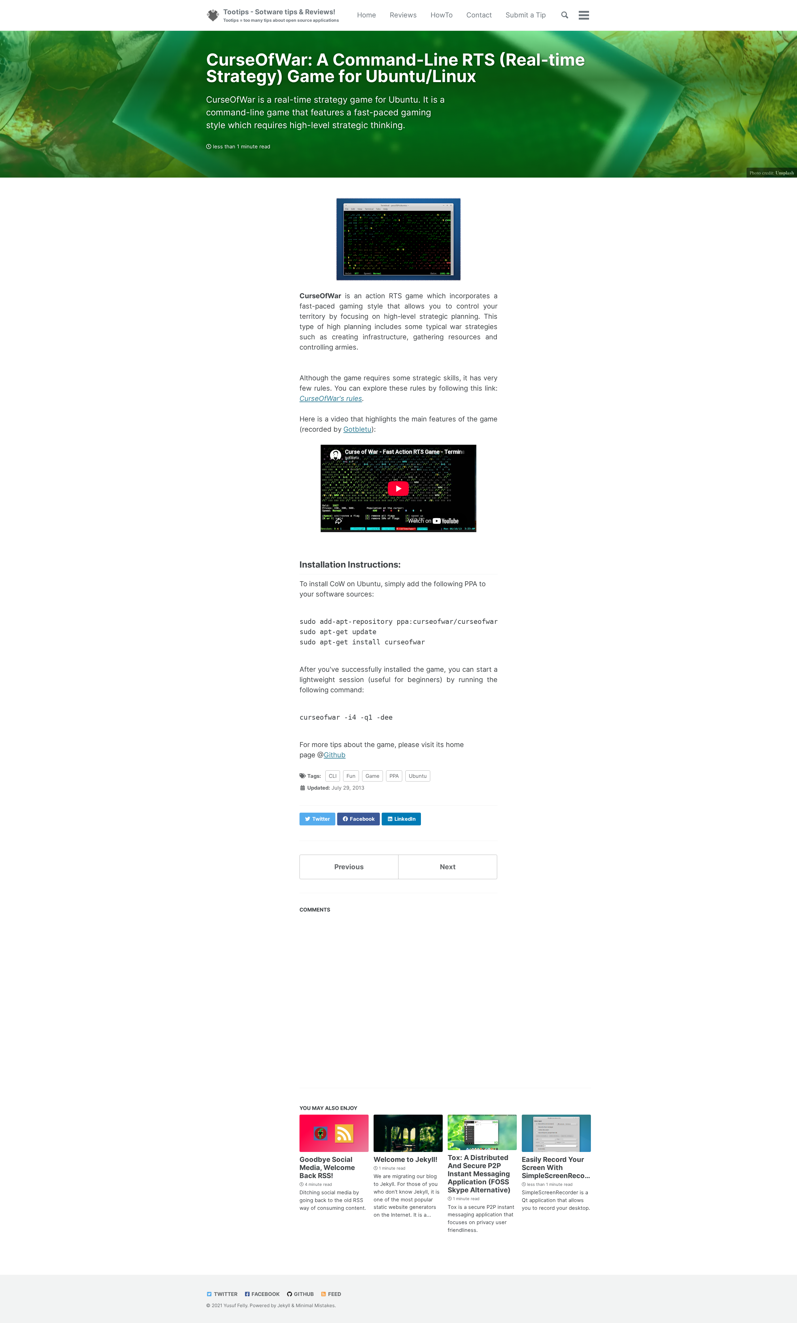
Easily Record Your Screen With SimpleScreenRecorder (560, 1167)
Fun (351, 776)
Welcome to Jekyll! (405, 1159)
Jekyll (283, 1305)
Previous (349, 867)
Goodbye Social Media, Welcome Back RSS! (327, 1167)
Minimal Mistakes (315, 1305)
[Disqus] (398, 993)
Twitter (225, 1294)
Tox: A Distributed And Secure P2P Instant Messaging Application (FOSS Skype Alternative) (479, 1174)
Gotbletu (357, 429)
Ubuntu (418, 776)
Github (335, 755)
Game (372, 776)
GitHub (303, 1294)
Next (448, 867)
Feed (334, 1294)
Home (366, 15)
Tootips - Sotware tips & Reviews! (281, 15)
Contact (479, 15)
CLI (333, 776)
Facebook (265, 1294)
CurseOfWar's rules (330, 398)
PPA (394, 776)
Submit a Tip (526, 15)
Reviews (403, 15)
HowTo (442, 15)
